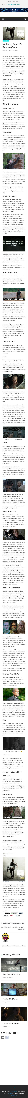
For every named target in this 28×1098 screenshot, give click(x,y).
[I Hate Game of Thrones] (14, 1008)
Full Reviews (5, 40)
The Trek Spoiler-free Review (13, 4)
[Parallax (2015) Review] (14, 984)
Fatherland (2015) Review (11, 974)
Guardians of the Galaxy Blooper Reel (13, 923)
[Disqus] (14, 1059)
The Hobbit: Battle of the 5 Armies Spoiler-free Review (13, 928)
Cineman (16, 50)
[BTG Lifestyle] (14, 9)
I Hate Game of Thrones (11, 1023)
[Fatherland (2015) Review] (14, 959)
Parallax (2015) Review (10, 999)
